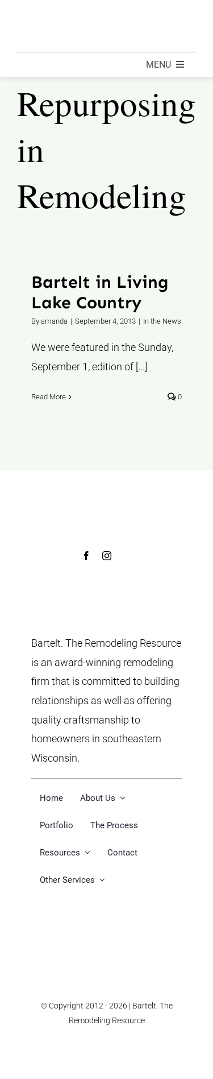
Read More (48, 396)
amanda (54, 321)
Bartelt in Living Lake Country (100, 292)
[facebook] (86, 555)
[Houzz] (127, 556)
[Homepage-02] (88, 13)
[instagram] (106, 555)
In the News (162, 321)
